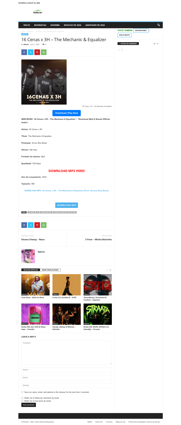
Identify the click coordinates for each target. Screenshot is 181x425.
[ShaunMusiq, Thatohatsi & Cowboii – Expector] (98, 284)
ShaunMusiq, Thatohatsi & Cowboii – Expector (95, 298)
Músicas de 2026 (72, 25)
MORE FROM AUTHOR (50, 270)
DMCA (90, 422)
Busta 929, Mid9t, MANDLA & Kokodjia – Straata (96, 328)
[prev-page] (107, 269)
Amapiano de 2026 (95, 25)
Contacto (109, 422)
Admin (26, 44)
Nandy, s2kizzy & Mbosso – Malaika (64, 328)
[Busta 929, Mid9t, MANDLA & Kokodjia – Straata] (98, 314)
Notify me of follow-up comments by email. (41, 398)
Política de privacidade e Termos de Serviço (144, 422)
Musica (30, 31)
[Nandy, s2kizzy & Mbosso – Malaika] (66, 314)
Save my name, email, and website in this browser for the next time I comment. (57, 392)
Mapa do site (120, 422)
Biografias (40, 25)
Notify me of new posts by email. (37, 401)
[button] (158, 25)
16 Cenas (31, 212)
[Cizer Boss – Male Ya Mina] (35, 284)
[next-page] (110, 269)
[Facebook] (24, 52)
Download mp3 (46, 212)
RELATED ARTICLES (31, 270)
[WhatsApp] (44, 52)
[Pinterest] (37, 52)
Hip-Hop (73, 212)
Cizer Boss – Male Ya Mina (32, 297)
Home (23, 31)
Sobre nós (99, 422)
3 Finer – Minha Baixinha (98, 239)
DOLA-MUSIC (124, 35)
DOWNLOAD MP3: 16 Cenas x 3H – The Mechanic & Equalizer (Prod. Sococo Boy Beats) (66, 190)
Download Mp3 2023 (61, 212)
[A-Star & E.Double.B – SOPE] (66, 284)
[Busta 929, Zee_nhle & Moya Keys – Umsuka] (35, 314)
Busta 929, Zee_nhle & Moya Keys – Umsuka (33, 328)
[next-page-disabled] (122, 49)
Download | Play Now (66, 113)
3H (37, 212)
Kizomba (55, 25)
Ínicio (26, 25)
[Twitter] (31, 52)
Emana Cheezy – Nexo (33, 239)
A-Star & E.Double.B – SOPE (64, 297)
